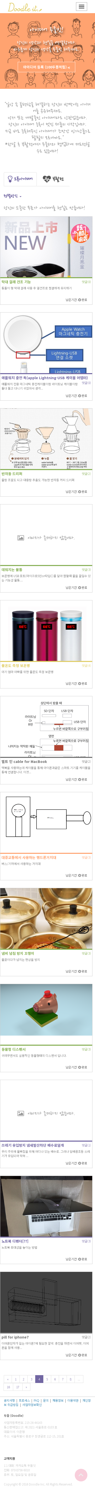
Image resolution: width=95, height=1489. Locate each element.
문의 (46, 1400)
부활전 (57, 179)
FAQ (36, 1400)
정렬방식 (11, 196)
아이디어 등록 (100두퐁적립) (45, 66)
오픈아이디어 (22, 179)
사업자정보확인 (32, 1404)
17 (17, 1387)
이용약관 (73, 1400)
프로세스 (24, 1400)
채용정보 (58, 1400)
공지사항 (9, 1400)
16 (8, 1387)
